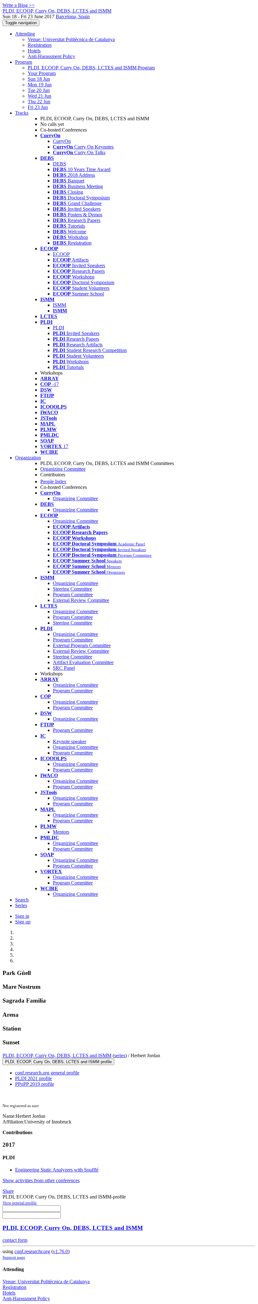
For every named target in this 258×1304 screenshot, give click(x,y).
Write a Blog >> (19, 5)
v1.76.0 (60, 1251)
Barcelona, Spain (73, 16)
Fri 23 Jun (38, 107)
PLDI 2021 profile (33, 1078)
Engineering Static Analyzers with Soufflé (56, 1169)
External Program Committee (82, 645)
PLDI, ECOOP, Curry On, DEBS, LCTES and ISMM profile (58, 1061)
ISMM (59, 305)
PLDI (58, 327)
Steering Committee (72, 589)
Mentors (61, 832)
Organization (28, 457)
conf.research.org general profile (47, 1072)
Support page (14, 1257)
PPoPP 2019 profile (34, 1084)
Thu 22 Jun (39, 101)
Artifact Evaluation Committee (83, 662)
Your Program (42, 73)
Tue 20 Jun (39, 90)
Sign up (23, 921)
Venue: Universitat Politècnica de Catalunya (71, 39)
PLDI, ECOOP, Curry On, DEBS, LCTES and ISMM (57, 1055)
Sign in (22, 916)
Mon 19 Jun (40, 84)
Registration (40, 45)
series (119, 1055)
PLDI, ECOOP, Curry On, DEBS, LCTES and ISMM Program (91, 67)
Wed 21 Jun (39, 96)
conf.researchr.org (32, 1251)
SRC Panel (64, 668)
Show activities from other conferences (41, 1180)
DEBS (59, 163)
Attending (25, 33)
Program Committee (73, 594)
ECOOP (61, 254)
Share (8, 1191)
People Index (53, 481)
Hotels (34, 50)
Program (23, 62)
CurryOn (62, 141)
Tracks (21, 113)
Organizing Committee (63, 469)
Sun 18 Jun (39, 79)
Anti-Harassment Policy (51, 56)
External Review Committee (81, 600)
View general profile (20, 1202)
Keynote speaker (69, 741)
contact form (15, 1240)
